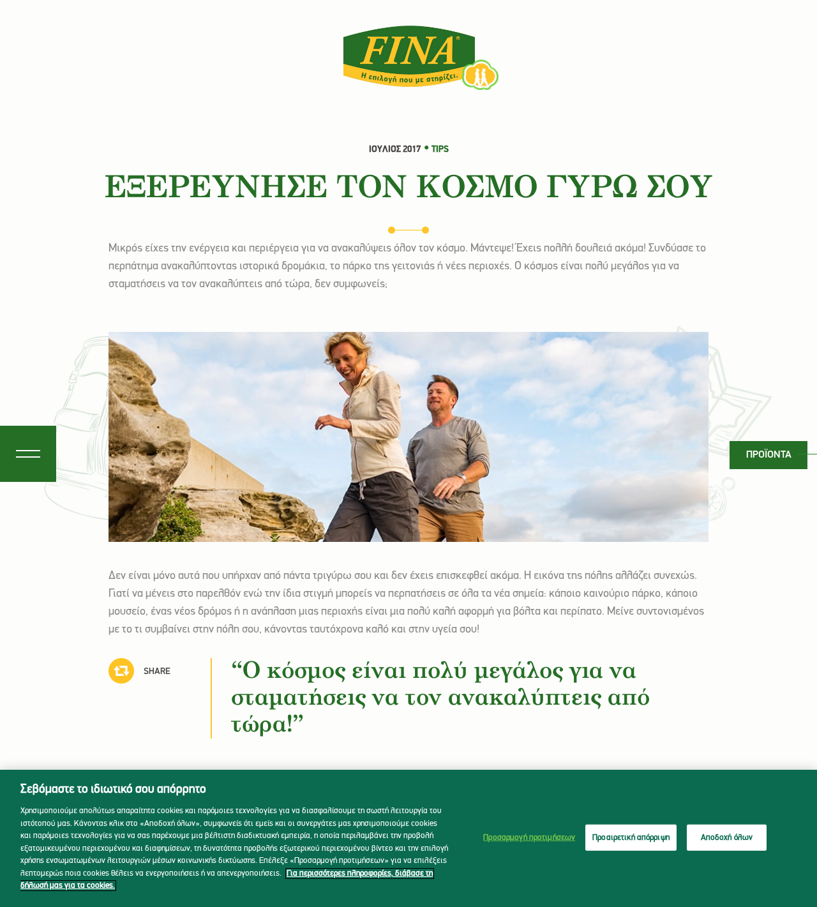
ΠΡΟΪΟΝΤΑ (768, 455)
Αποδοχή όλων (727, 837)
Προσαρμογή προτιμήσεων (529, 837)
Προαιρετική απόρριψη (631, 837)
